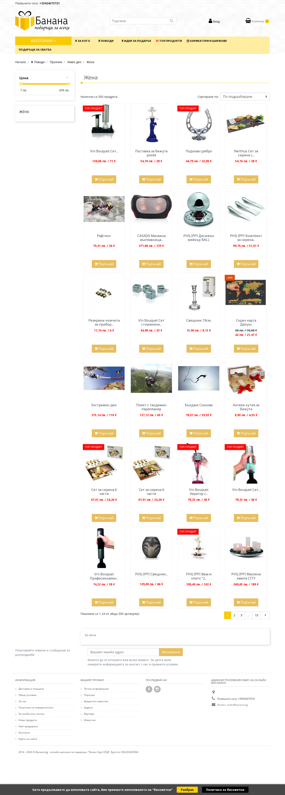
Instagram (157, 689)
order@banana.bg (237, 705)
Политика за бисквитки (225, 790)
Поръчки (89, 695)
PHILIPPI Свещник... (151, 574)
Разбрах (187, 790)
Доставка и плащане (31, 689)
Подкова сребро (199, 151)
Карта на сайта (27, 739)
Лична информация (96, 689)
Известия (89, 720)
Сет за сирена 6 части (104, 491)
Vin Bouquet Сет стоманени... (151, 322)
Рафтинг (104, 235)
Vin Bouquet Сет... (104, 151)
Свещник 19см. (198, 320)
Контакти (24, 732)
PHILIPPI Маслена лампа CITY (246, 576)
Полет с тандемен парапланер (151, 407)
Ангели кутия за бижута (246, 407)
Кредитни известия (95, 701)
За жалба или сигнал (31, 714)
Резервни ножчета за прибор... (104, 322)
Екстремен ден (104, 405)
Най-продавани (28, 726)
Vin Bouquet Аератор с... (198, 491)
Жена (24, 112)
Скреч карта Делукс (246, 322)
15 (256, 615)
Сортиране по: (208, 97)
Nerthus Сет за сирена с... (246, 153)
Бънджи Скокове (199, 405)
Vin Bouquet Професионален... (104, 576)
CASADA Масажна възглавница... (151, 237)
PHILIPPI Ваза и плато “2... (199, 576)
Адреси (88, 707)
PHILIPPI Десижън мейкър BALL (198, 237)
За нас (22, 701)
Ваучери (88, 714)
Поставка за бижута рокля (151, 153)
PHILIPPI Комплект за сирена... (246, 237)
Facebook (149, 689)
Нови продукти (27, 720)
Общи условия (27, 695)
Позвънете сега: (37, 3)
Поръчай (105, 179)
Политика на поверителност (36, 707)
